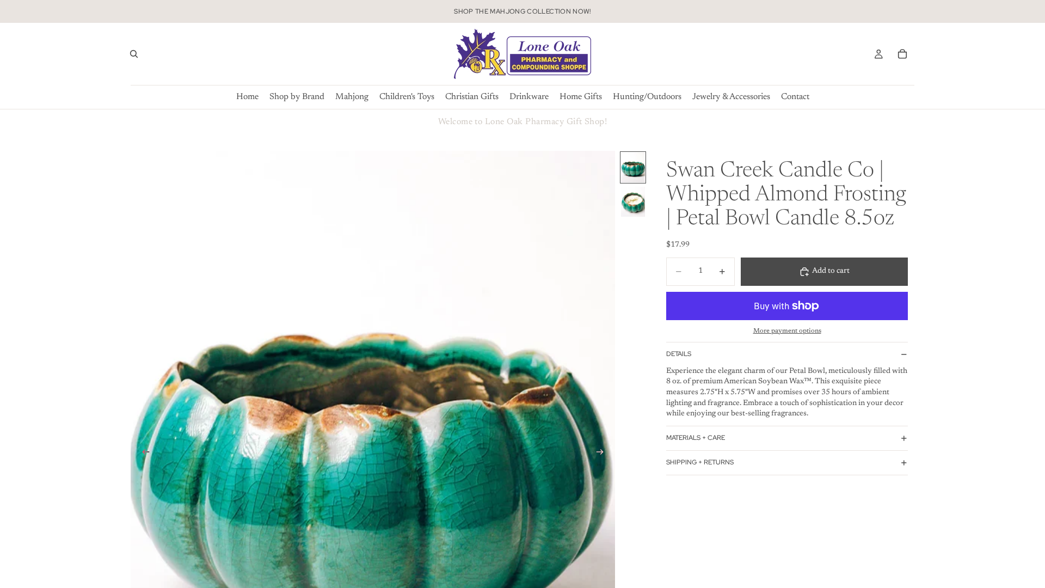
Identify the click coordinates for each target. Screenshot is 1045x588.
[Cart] (902, 54)
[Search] (134, 54)
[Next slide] (603, 454)
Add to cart (831, 271)
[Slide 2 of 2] (633, 202)
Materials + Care (695, 437)
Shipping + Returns (700, 462)
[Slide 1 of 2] (633, 167)
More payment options (787, 331)
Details (678, 354)
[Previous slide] (143, 454)
